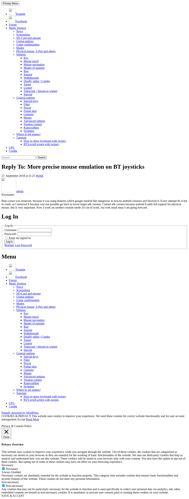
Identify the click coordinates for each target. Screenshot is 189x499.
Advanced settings (34, 121)
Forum (13, 24)
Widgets (21, 54)
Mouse (28, 117)
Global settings (25, 41)
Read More (32, 419)
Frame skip (30, 111)
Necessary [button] (7, 465)
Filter (27, 104)
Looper (28, 87)
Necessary (12, 468)
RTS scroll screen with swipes (41, 144)
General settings (25, 97)
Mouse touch (31, 61)
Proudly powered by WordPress (20, 412)
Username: (11, 230)
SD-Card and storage (28, 37)
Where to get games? (28, 134)
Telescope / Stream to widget (40, 91)
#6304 (39, 175)
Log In (9, 241)
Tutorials (21, 137)
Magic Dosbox (17, 28)
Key (26, 57)
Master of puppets (34, 67)
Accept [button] (21, 419)
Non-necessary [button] (10, 482)
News (19, 31)
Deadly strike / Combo (37, 81)
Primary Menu (10, 3)
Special (28, 94)
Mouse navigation (34, 64)
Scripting (29, 131)
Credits (13, 150)
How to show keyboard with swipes (45, 140)
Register (9, 245)
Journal (28, 74)
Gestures (29, 114)
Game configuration (27, 44)
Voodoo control (33, 124)
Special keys (31, 101)
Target (27, 84)
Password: (10, 233)
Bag (26, 71)
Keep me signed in (20, 238)
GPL (12, 147)
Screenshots (23, 34)
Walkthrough (31, 77)
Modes (20, 47)
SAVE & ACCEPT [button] (12, 495)
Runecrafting (31, 127)
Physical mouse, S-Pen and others (36, 51)
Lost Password (23, 245)
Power (27, 107)
